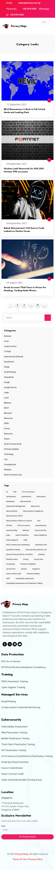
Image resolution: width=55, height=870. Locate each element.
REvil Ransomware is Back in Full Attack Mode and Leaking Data (24, 111)
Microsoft (8, 413)
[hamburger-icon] (44, 22)
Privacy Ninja (18, 26)
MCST (6, 408)
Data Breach (9, 362)
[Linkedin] (15, 644)
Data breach (41, 496)
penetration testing (13, 550)
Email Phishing (10, 372)
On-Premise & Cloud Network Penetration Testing (27, 756)
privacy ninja (38, 559)
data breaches (25, 501)
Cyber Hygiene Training (13, 687)
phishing (41, 554)
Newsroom (8, 418)
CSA (14, 492)
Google (7, 382)
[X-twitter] (10, 644)
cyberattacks (11, 496)
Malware (7, 403)
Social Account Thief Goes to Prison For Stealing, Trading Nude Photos (25, 289)
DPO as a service (24, 525)
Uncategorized (10, 464)
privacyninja (10, 564)
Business (7, 336)
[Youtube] (20, 644)
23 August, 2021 (14, 282)
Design (7, 367)
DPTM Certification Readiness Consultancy (23, 667)
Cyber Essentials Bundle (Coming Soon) (21, 779)
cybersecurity (26, 496)
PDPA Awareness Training (14, 681)
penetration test (41, 545)
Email (3, 826)
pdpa (8, 535)
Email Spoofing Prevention (15, 762)
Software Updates (11, 449)
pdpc (26, 540)
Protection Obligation (28, 564)
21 (38, 305)
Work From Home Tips (13, 475)
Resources (8, 434)
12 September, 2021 (16, 104)
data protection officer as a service (19, 521)
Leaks (6, 393)
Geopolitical (8, 377)
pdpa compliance (22, 535)
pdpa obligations (40, 535)
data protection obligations (33, 511)
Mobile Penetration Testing (15, 738)
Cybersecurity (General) (13, 357)
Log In (6, 398)
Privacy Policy (35, 859)
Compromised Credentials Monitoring (20, 707)
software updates (33, 574)
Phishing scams (12, 559)
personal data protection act (36, 550)
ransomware (10, 569)
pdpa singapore (12, 540)
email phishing (40, 525)
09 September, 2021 (16, 163)
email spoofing (11, 530)
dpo (38, 521)
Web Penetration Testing (14, 732)
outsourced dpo (41, 530)
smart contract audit (13, 574)
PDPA (6, 423)
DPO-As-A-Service (10, 661)
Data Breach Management (15, 506)
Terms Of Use (20, 859)
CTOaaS (7, 351)
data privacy (35, 506)
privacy (26, 559)
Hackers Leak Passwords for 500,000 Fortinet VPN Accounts (24, 170)
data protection (12, 511)
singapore (36, 569)
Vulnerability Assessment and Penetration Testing (24, 583)
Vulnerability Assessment (14, 726)
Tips (6, 459)
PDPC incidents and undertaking (18, 545)
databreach (10, 501)
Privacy (7, 428)
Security (24, 569)
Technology (8, 454)
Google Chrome (10, 387)
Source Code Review (12, 768)
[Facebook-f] (5, 644)
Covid (6, 341)
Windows (7, 470)
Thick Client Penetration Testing (18, 744)
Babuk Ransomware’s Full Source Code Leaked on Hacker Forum (24, 229)
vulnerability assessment (25, 578)
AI (7, 492)
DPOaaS (9, 525)
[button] (44, 29)
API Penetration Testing (13, 750)
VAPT (8, 578)
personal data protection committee (19, 554)
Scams (7, 439)
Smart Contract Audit (12, 444)
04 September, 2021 (16, 223)
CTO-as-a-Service (28, 492)
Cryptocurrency (10, 346)
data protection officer (14, 516)
